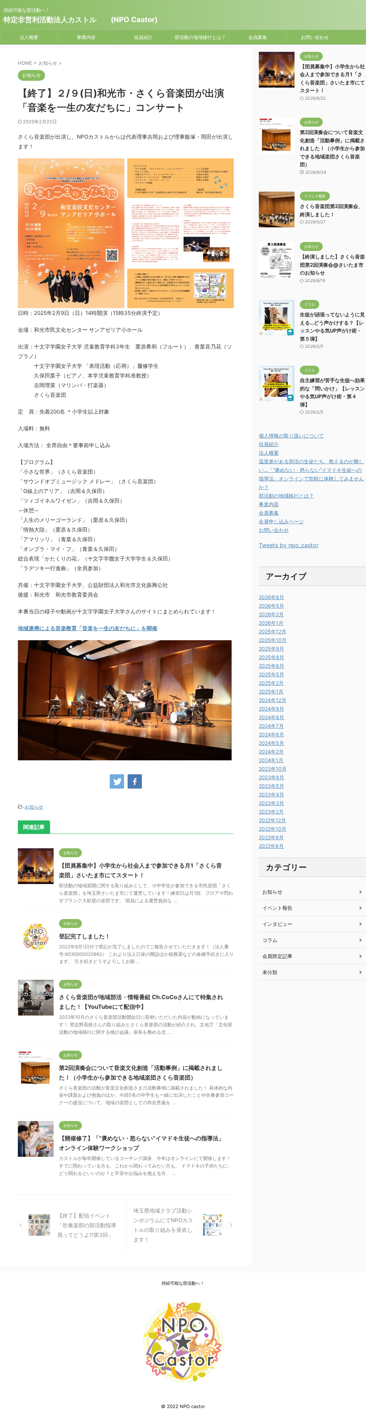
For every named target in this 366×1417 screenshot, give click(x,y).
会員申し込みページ (281, 521)
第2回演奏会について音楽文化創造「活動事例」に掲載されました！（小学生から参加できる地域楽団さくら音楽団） (332, 148)
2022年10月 (272, 829)
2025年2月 (271, 683)
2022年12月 (272, 820)
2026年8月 (271, 597)
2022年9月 (271, 837)
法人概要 (29, 37)
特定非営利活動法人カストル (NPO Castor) (81, 19)
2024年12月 (272, 700)
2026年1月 (271, 623)
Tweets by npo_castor (288, 545)
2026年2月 (271, 614)
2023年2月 (271, 812)
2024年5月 (271, 743)
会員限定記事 (277, 956)
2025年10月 (273, 640)
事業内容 (86, 37)
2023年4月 (271, 794)
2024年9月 (271, 709)
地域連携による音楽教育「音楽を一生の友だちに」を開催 (87, 628)
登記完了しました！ (84, 936)
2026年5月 (271, 606)
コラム (269, 940)
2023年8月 (271, 777)
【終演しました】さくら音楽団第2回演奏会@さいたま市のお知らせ (332, 264)
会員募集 (257, 37)
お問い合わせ (315, 37)
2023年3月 (271, 803)
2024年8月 (271, 717)
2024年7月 (271, 726)
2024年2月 (271, 752)
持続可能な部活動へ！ (183, 1283)
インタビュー (277, 924)
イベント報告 (277, 908)
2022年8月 (271, 846)
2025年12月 (272, 631)
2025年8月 (271, 657)
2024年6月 (271, 734)
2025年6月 (271, 666)
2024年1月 (271, 760)
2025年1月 (271, 691)
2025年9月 (271, 649)
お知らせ (34, 807)
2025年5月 (271, 674)
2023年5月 (271, 786)
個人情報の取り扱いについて (291, 436)
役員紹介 (143, 37)
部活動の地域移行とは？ (200, 37)
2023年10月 (273, 769)
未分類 (269, 972)
